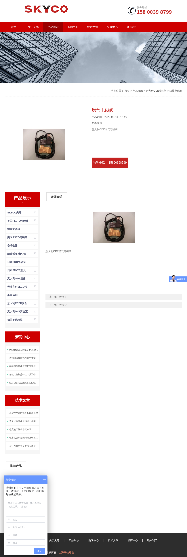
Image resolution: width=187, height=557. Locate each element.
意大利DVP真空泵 (17, 311)
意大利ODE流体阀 (156, 90)
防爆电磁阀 (175, 90)
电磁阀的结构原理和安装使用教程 (24, 366)
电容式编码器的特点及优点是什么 (24, 437)
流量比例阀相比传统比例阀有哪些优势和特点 (24, 421)
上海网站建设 (66, 552)
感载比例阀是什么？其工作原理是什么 (24, 374)
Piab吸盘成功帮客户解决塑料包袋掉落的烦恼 (24, 349)
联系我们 (132, 27)
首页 (13, 27)
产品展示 (53, 27)
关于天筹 (33, 27)
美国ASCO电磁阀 (17, 237)
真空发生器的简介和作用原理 (23, 413)
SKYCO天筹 (14, 212)
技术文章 (92, 27)
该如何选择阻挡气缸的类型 (22, 358)
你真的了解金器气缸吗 (20, 429)
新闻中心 (72, 27)
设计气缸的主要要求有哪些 (22, 446)
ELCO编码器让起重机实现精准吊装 (24, 382)
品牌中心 (112, 27)
